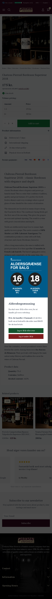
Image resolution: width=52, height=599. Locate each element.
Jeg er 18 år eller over (26, 330)
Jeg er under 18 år (26, 336)
